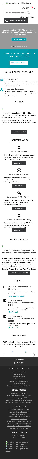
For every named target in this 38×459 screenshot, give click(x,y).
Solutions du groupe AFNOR (19, 398)
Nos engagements (19, 376)
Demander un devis (19, 63)
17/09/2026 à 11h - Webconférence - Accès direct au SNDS (21, 302)
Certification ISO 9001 (19, 152)
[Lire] (3, 31)
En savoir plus (19, 39)
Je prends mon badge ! (17, 296)
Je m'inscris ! (13, 312)
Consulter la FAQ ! (19, 132)
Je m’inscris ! (13, 328)
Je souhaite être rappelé (17, 20)
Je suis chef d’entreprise (14, 89)
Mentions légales (19, 383)
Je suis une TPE (11, 79)
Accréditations (19, 374)
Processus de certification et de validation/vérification (19, 413)
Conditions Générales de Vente (19, 409)
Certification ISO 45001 (19, 174)
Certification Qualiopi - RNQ (19, 220)
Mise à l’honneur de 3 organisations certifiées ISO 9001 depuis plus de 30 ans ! (19, 252)
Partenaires (19, 379)
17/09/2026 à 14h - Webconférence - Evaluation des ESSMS (21, 318)
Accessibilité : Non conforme (19, 428)
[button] (33, 7)
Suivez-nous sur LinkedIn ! (19, 273)
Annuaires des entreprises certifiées (19, 395)
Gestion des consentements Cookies (19, 386)
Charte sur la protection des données (19, 421)
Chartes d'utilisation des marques (19, 416)
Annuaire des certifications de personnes (19, 402)
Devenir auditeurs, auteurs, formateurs (19, 400)
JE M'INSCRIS (19, 363)
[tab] (11, 46)
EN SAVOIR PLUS (19, 163)
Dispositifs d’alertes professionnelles (19, 423)
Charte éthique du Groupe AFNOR (19, 426)
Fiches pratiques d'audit (19, 419)
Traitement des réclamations (19, 381)
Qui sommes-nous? (19, 372)
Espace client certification (19, 393)
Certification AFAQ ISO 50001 (19, 197)
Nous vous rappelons (19, 435)
